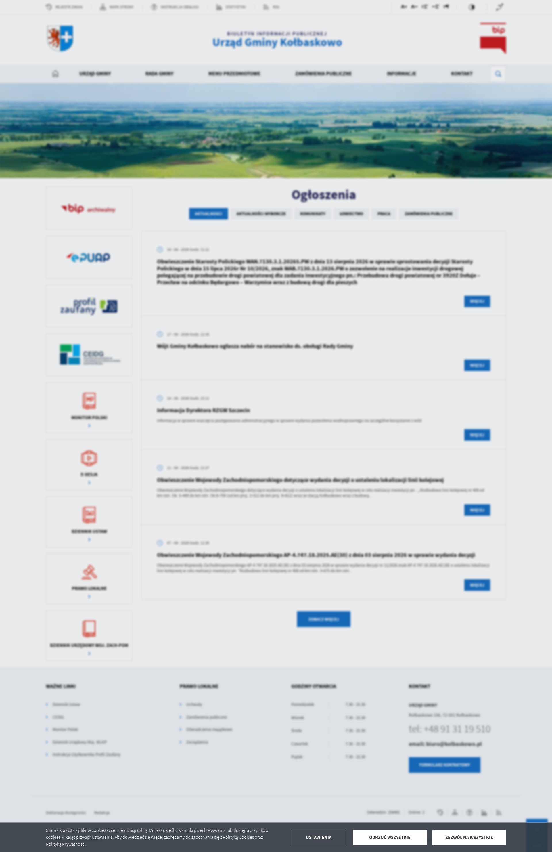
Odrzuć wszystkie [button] (390, 837)
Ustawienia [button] (318, 837)
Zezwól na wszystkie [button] (469, 837)
